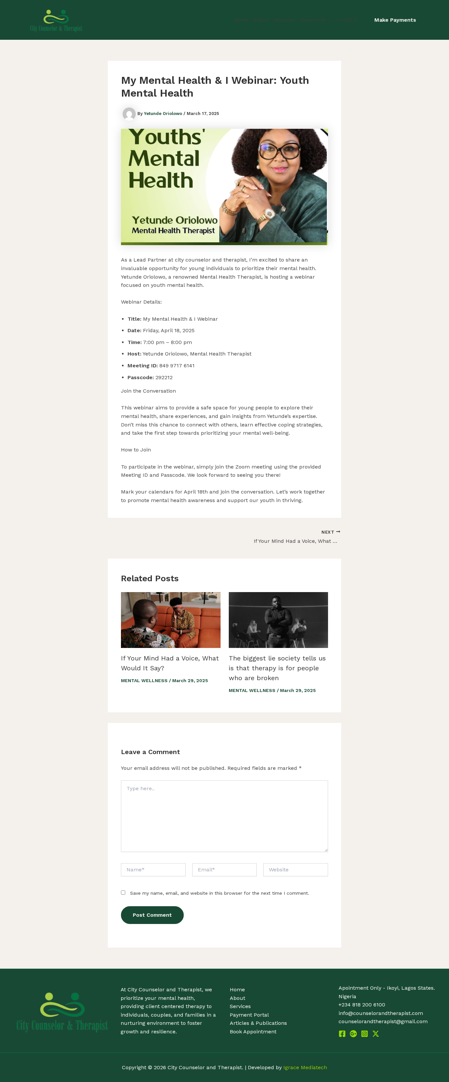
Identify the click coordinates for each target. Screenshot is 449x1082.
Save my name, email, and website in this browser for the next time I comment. (219, 893)
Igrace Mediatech (305, 1067)
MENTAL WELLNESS (144, 680)
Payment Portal (249, 1015)
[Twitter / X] (375, 1033)
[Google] (353, 1033)
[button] (329, 20)
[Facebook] (342, 1033)
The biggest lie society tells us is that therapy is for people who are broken (277, 668)
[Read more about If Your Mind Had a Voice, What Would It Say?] (171, 619)
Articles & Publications (258, 1023)
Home (240, 20)
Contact (347, 20)
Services (284, 20)
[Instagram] (364, 1033)
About (261, 20)
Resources (313, 20)
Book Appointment (253, 1031)
